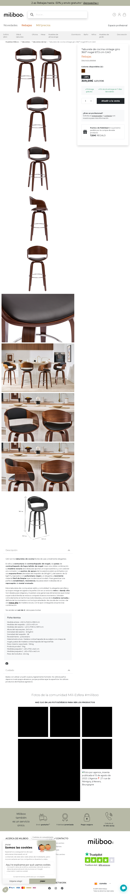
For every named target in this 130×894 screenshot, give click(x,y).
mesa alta (13, 603)
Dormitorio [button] (76, 34)
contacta (108, 116)
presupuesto (97, 116)
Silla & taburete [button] (19, 36)
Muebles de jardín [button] (104, 36)
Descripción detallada (88, 60)
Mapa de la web (52, 850)
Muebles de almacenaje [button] (53, 36)
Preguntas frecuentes (55, 843)
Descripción (11, 550)
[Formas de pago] (24, 887)
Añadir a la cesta (110, 101)
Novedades (11, 25)
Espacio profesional (117, 25)
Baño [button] (86, 34)
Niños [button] (94, 34)
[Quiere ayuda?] (123, 888)
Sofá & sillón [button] (6, 36)
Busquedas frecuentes (55, 854)
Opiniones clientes (53, 846)
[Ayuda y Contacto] (114, 14)
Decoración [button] (122, 34)
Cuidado (10, 670)
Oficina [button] (35, 34)
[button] (33, 722)
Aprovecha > (91, 2)
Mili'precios (43, 25)
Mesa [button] (43, 34)
